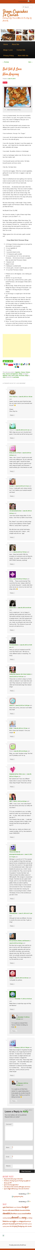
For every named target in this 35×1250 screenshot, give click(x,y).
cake (9, 1210)
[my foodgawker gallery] (17, 1196)
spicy (15, 1226)
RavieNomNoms (13, 645)
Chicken (28, 372)
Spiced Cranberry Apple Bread (11, 1185)
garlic (16, 375)
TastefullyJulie (13, 913)
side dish (12, 1226)
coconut (24, 1214)
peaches (27, 1221)
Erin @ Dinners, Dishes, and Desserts (19, 940)
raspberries (30, 1224)
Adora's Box (12, 607)
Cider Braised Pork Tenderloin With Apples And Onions (17, 1187)
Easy (4, 374)
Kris (10, 579)
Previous (6, 62)
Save (6, 82)
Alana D (11, 705)
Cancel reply (28, 1110)
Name (9, 1147)
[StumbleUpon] (16, 367)
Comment (9, 1124)
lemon (5, 1221)
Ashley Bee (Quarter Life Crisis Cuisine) (20, 674)
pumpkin (13, 1224)
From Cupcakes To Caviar (15, 13)
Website (8, 1166)
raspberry (4, 1226)
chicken (27, 1210)
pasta (24, 1221)
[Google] (29, 365)
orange (21, 1221)
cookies (28, 1213)
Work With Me (23, 55)
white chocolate (28, 1226)
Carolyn (11, 486)
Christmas (13, 1213)
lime (8, 1221)
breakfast (25, 1207)
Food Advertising (22, 1)
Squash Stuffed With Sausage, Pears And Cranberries (16, 1189)
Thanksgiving (21, 1226)
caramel (13, 1210)
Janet (4, 377)
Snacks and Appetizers (12, 374)
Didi (10, 801)
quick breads (24, 1224)
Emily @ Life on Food (15, 453)
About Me (15, 44)
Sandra (11, 978)
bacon (7, 1207)
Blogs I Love (8, 50)
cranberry (5, 1218)
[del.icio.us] (24, 365)
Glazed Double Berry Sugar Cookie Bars (13, 1179)
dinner (20, 1218)
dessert (14, 1218)
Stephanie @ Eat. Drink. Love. (17, 774)
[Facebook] (7, 365)
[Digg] (26, 365)
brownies (5, 1210)
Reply (12, 415)
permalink (16, 377)
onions (18, 1221)
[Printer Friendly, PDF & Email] (8, 361)
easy (9, 375)
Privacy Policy (8, 55)
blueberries (19, 1207)
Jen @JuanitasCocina (15, 511)
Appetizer (17, 372)
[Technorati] (22, 365)
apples (4, 1207)
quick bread (18, 1224)
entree (13, 375)
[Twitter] (14, 365)
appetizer (5, 375)
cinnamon (19, 1214)
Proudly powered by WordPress (17, 1245)
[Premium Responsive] (18, 367)
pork (4, 1224)
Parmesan (21, 375)
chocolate (6, 1213)
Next (30, 62)
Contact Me (21, 50)
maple (10, 1221)
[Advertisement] (17, 345)
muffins (14, 1221)
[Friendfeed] (19, 365)
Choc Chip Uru (13, 396)
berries (11, 1207)
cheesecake (22, 1210)
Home (5, 44)
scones (8, 1226)
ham (27, 1218)
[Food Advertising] (3, 1236)
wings (26, 375)
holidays (30, 1218)
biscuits (15, 1207)
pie (30, 1221)
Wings (20, 374)
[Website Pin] (5, 365)
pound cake (8, 1224)
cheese (17, 1210)
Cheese (23, 372)
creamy (9, 1218)
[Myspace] (17, 365)
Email (9, 1156)
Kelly (10, 728)
